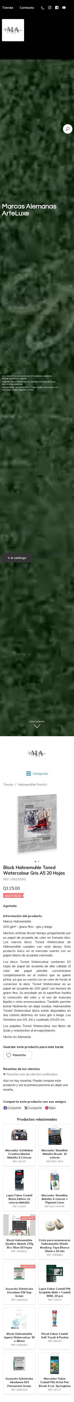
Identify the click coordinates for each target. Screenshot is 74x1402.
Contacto (27, 8)
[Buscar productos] (67, 129)
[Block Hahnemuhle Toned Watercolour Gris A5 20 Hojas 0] (37, 825)
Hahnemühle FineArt (32, 784)
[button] (17, 1055)
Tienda (8, 784)
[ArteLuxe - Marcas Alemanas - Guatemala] (37, 754)
